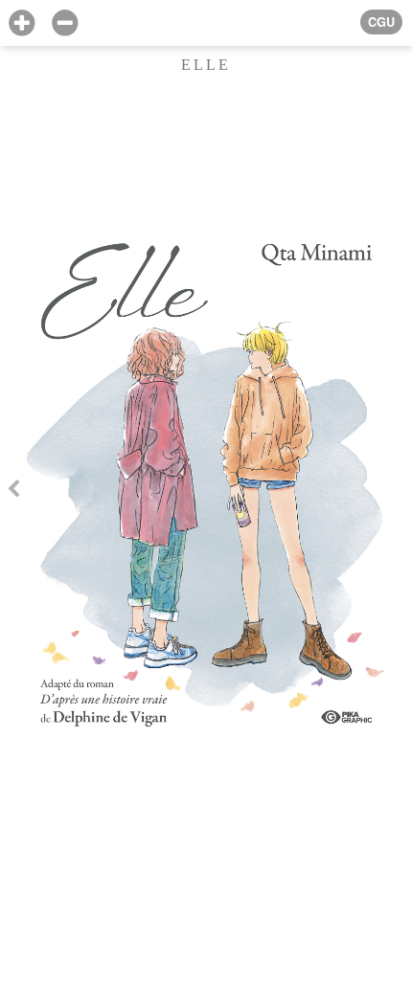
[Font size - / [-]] (64, 23)
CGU (381, 22)
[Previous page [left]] (13, 491)
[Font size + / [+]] (21, 23)
